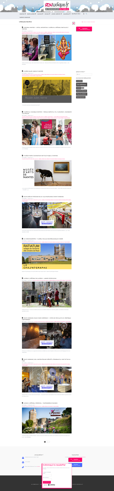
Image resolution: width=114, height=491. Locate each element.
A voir (37, 32)
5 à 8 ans (27, 32)
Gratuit (78, 88)
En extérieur (79, 81)
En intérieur (81, 84)
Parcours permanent (36, 33)
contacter (38, 466)
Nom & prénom (46, 477)
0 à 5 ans (23, 32)
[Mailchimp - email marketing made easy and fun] (49, 484)
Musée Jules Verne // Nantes (33, 71)
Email (44, 473)
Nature (38, 117)
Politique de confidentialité (77, 484)
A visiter (34, 32)
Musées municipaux (25, 33)
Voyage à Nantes (39, 75)
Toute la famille (32, 75)
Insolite (83, 87)
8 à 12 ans (30, 32)
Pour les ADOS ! (81, 94)
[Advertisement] (84, 51)
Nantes (30, 33)
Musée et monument (26, 117)
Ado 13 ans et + (38, 74)
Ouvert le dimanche (81, 90)
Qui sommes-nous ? (35, 484)
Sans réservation (81, 97)
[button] (73, 23)
